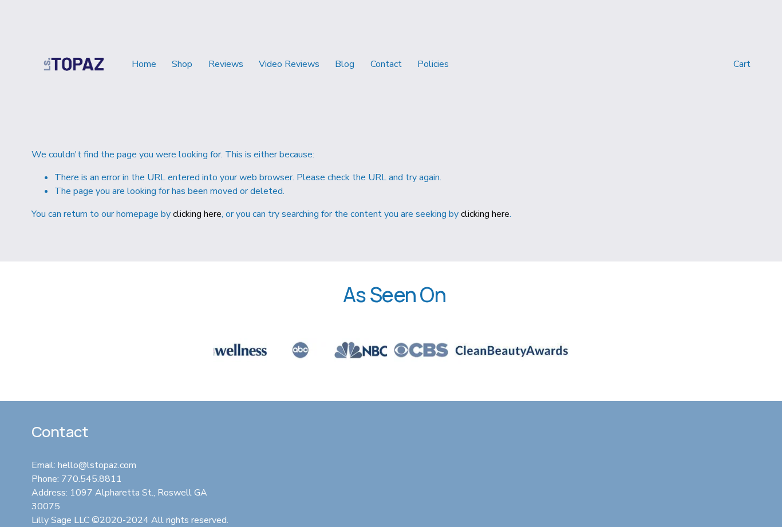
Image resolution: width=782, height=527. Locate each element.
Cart (742, 64)
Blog (344, 64)
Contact (386, 64)
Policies (433, 64)
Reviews (225, 64)
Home (144, 64)
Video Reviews (289, 64)
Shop (182, 64)
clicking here (197, 214)
